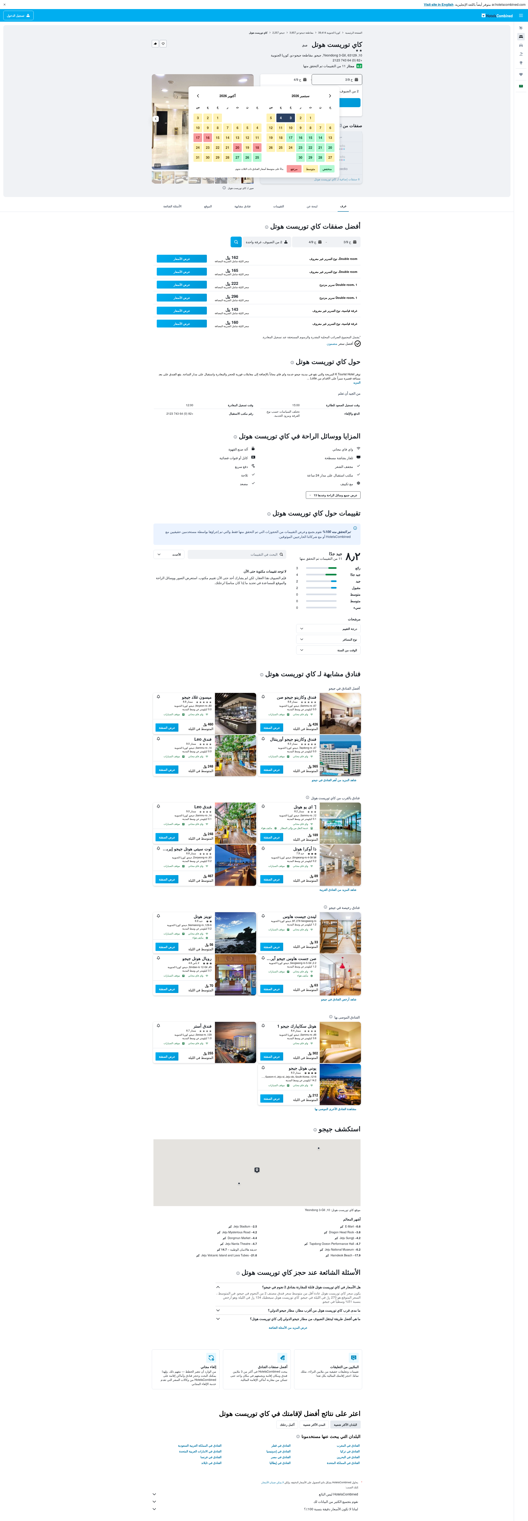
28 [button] (320, 157)
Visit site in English (439, 4)
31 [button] (198, 157)
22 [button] (310, 147)
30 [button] (300, 157)
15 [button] (310, 137)
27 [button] (330, 157)
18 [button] (281, 137)
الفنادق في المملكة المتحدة (343, 1463)
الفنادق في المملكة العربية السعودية (200, 1445)
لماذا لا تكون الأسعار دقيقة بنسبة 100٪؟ (331, 1509)
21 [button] (320, 147)
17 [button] (290, 137)
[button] (4, 4)
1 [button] (310, 117)
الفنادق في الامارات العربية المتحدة (200, 1451)
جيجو (282, 32)
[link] (334, 780)
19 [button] (271, 137)
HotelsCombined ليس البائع (338, 1494)
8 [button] (310, 127)
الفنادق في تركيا (350, 1451)
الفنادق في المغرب (348, 1445)
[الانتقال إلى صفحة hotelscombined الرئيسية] (497, 15)
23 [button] (300, 147)
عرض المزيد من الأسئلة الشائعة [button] (288, 1327)
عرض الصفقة (272, 727)
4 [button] (281, 117)
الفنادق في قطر (281, 1445)
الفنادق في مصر (281, 1457)
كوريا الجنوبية (333, 32)
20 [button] (330, 147)
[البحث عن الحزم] (521, 54)
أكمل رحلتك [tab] (287, 1424)
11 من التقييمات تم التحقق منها (324, 65)
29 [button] (310, 157)
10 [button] (290, 127)
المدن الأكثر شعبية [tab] (314, 1424)
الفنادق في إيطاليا (280, 1463)
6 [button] (330, 127)
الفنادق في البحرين (348, 1457)
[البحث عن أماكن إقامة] (521, 37)
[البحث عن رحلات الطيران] (521, 28)
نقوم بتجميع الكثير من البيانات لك (336, 1501)
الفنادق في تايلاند (211, 1463)
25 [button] (281, 147)
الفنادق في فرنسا (211, 1457)
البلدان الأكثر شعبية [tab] (345, 1424)
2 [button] (301, 117)
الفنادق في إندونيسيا (278, 1451)
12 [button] (271, 127)
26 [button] (271, 147)
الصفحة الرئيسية (353, 32)
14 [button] (320, 137)
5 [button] (271, 117)
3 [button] (291, 117)
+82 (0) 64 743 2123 (347, 60)
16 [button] (300, 137)
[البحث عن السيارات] (521, 45)
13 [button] (330, 137)
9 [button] (301, 127)
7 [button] (320, 127)
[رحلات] (521, 74)
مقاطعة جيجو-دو (305, 32)
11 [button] (281, 127)
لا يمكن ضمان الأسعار (273, 1482)
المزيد (357, 382)
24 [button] (290, 147)
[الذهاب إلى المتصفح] (521, 63)
